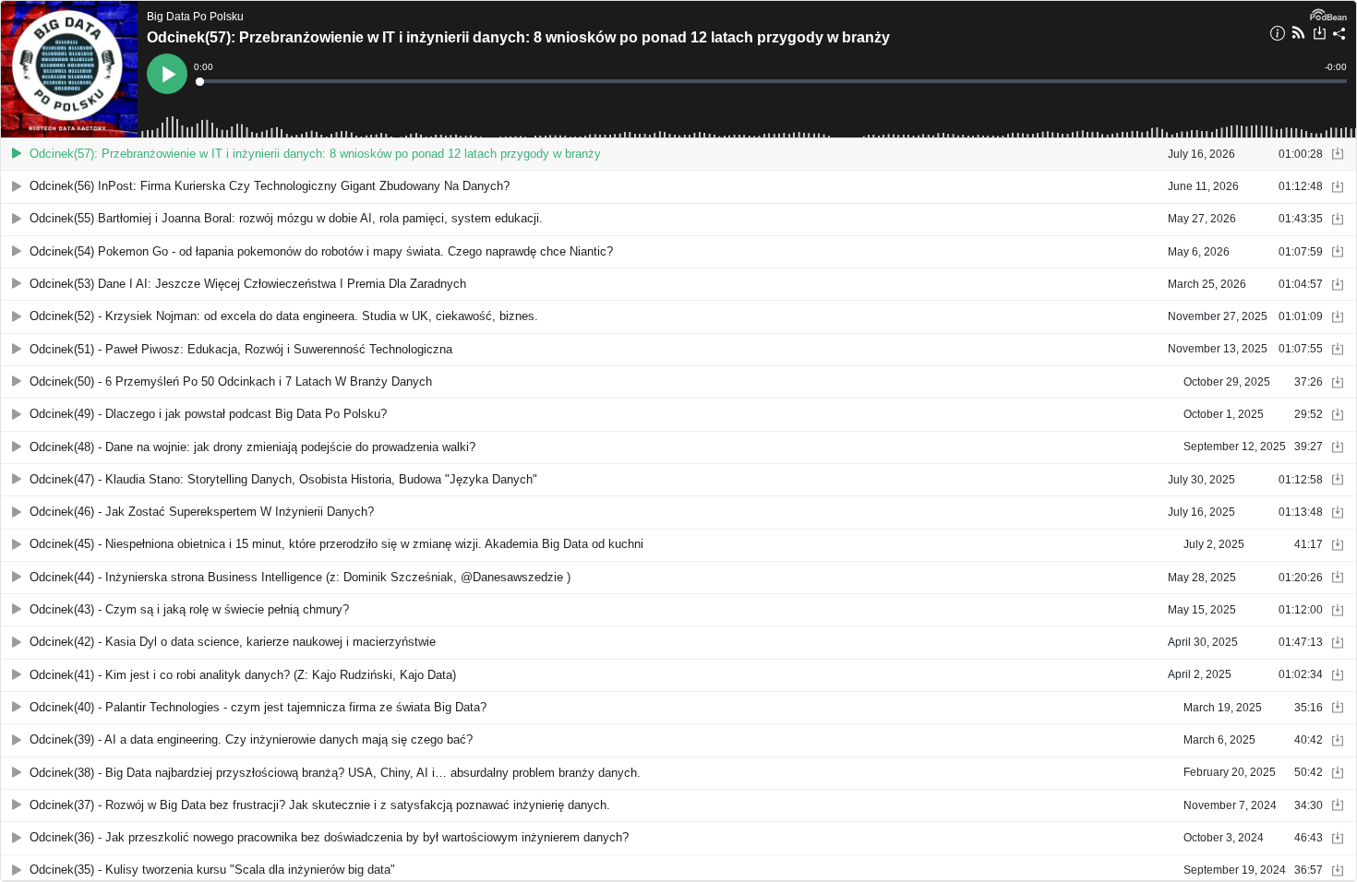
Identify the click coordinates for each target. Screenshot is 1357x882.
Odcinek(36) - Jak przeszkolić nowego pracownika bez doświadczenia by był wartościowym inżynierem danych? (329, 837)
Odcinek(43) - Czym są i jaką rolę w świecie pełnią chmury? (189, 609)
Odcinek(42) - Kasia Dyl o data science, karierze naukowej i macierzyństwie (233, 642)
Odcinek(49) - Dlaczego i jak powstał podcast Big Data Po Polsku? (208, 414)
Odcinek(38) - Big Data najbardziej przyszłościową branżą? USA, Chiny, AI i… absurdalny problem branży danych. (335, 773)
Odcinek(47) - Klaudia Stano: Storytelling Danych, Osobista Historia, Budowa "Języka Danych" (283, 479)
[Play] (16, 153)
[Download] (1319, 35)
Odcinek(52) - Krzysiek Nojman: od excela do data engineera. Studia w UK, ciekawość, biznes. (284, 316)
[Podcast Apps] (1298, 35)
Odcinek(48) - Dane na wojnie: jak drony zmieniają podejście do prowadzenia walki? (252, 447)
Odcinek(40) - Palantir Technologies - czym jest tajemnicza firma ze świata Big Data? (258, 707)
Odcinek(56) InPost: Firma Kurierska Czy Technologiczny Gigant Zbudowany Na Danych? (270, 186)
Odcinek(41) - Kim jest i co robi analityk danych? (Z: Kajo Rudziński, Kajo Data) (243, 675)
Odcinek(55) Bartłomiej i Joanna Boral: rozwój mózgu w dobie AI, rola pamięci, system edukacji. (286, 218)
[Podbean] (1328, 13)
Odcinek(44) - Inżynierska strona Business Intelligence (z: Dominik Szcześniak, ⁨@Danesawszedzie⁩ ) (300, 577)
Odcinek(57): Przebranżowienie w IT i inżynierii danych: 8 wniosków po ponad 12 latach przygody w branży (518, 37)
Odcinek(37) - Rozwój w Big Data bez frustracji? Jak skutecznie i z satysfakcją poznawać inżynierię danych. (320, 805)
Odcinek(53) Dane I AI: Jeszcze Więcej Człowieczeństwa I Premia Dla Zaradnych (248, 284)
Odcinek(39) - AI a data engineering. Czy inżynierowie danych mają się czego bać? (251, 739)
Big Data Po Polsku (195, 16)
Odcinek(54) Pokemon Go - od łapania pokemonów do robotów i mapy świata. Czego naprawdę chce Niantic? (321, 251)
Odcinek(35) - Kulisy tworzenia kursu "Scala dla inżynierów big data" (212, 869)
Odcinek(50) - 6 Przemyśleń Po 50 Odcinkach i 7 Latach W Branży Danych (231, 381)
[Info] (1277, 36)
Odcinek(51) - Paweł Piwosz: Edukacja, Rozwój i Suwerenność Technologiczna (241, 349)
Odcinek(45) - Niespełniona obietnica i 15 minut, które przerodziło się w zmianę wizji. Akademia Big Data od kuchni (336, 544)
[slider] (772, 81)
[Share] (1339, 36)
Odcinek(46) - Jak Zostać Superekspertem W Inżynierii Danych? (202, 511)
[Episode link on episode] (69, 69)
